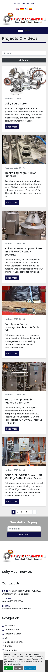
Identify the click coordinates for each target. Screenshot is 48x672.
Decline (18, 668)
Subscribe (24, 534)
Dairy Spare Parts (14, 641)
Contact (9, 646)
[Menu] (20, 30)
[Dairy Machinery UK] (24, 555)
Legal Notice (11, 650)
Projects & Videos (14, 633)
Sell (6, 637)
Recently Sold (12, 629)
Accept (9, 668)
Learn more (30, 668)
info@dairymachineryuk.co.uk (16, 608)
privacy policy (15, 664)
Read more (11, 126)
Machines (10, 625)
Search (25, 60)
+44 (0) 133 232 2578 (24, 3)
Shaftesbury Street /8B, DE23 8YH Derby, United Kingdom (21, 592)
